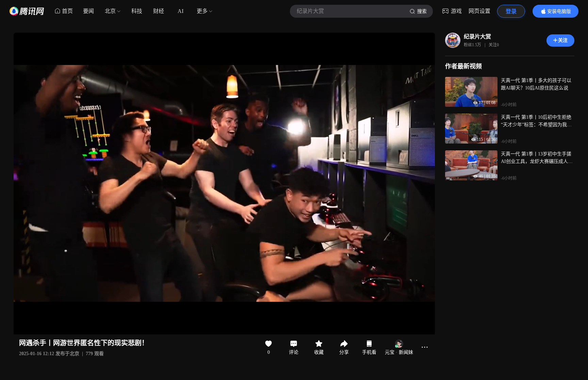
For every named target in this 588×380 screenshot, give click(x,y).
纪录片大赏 (477, 36)
